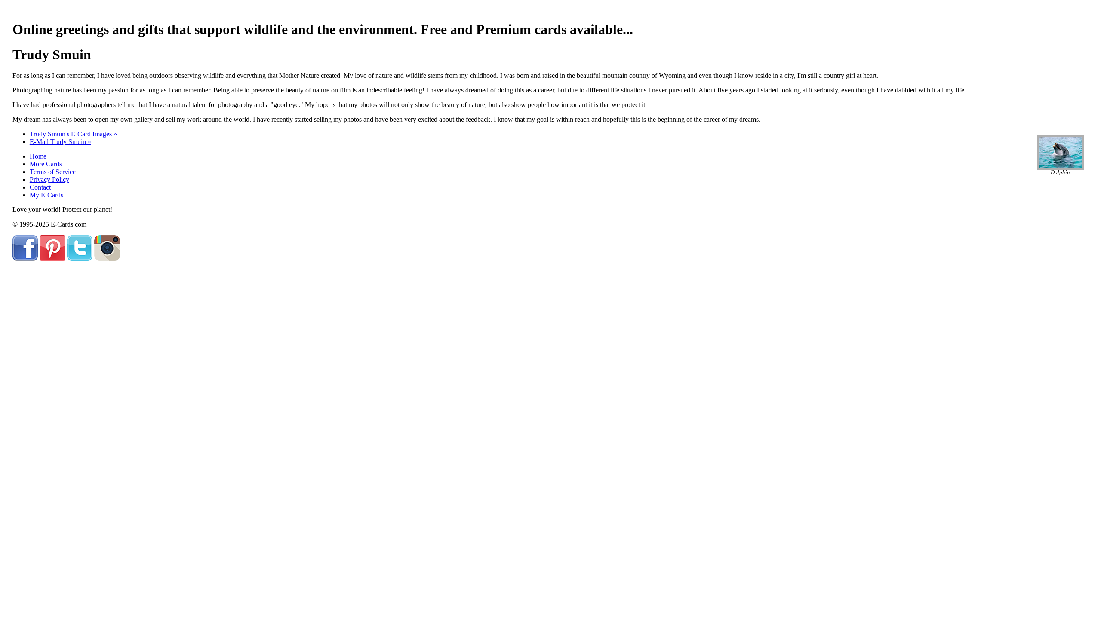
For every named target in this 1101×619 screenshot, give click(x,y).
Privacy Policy (49, 179)
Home (38, 156)
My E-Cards (46, 195)
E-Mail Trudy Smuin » (60, 141)
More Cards (46, 164)
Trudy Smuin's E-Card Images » (73, 134)
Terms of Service (53, 171)
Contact (40, 187)
